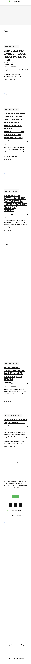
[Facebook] (10, 505)
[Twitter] (15, 505)
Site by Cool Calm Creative (16, 658)
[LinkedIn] (20, 505)
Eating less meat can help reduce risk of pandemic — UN (15, 55)
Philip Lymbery (8, 62)
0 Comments (13, 66)
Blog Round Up (12, 415)
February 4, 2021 (9, 64)
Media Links (11, 47)
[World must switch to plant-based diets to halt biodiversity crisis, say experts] (15, 182)
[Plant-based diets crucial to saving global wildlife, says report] (15, 303)
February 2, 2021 (9, 426)
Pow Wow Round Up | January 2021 (15, 421)
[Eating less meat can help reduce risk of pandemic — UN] (15, 38)
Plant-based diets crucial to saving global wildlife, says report (14, 373)
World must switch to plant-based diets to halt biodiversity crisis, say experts (15, 203)
